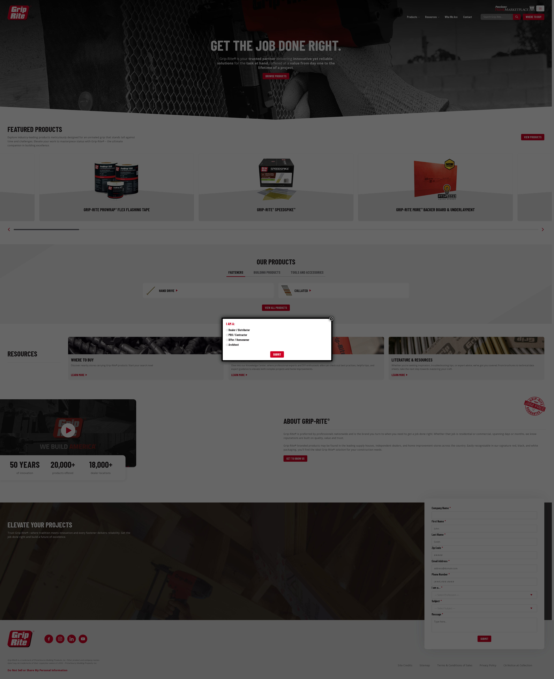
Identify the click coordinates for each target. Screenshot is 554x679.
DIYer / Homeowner (239, 339)
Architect (234, 344)
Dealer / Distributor (239, 330)
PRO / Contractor (238, 335)
